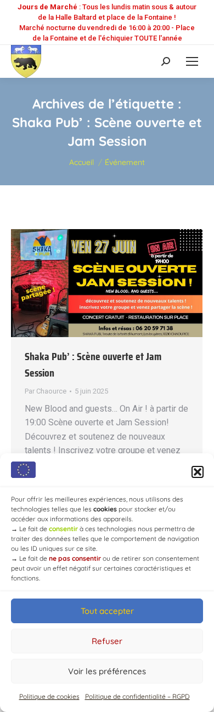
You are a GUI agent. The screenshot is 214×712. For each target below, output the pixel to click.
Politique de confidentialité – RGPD (137, 696)
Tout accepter (107, 611)
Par (45, 391)
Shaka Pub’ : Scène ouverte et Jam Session (93, 364)
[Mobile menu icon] (192, 61)
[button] (197, 471)
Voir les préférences (107, 671)
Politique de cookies (49, 696)
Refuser (107, 641)
